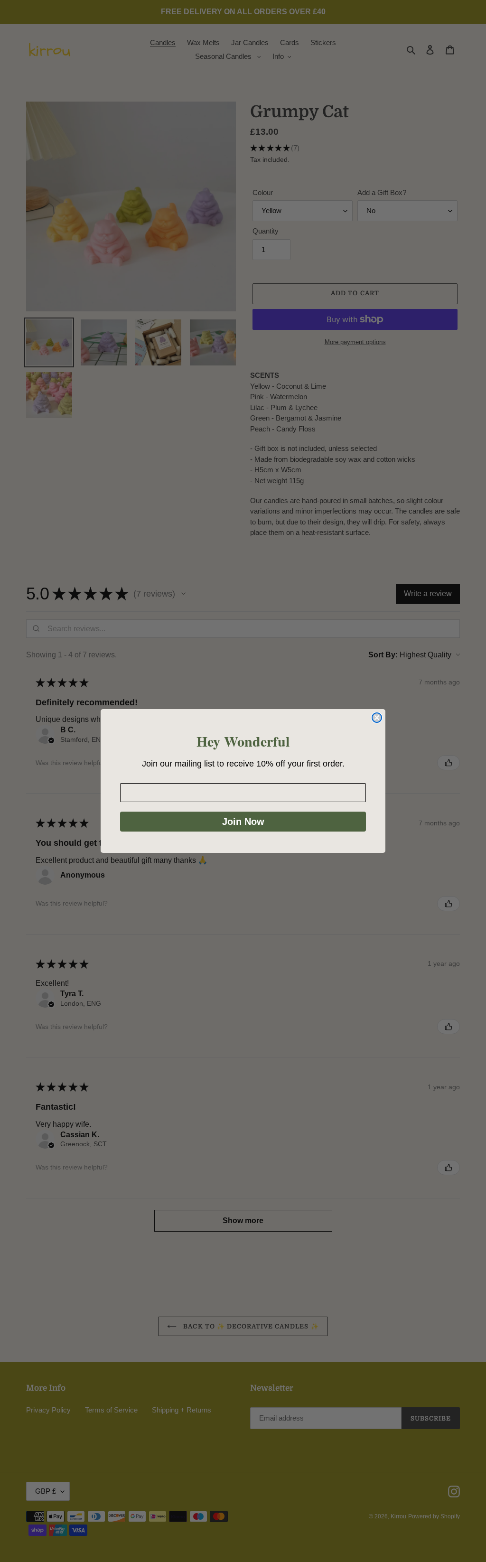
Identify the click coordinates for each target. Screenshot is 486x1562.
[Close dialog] (377, 717)
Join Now (243, 821)
